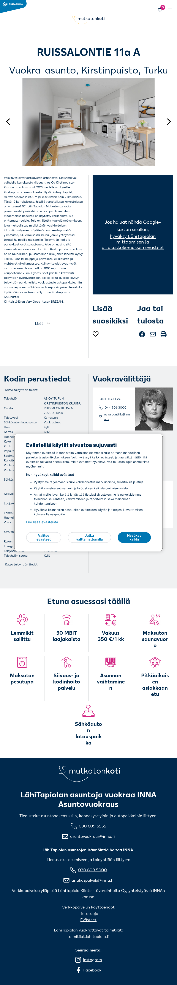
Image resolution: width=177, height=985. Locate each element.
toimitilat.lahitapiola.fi (88, 936)
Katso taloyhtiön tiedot (21, 390)
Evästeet (88, 919)
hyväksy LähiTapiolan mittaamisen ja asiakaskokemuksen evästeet (133, 241)
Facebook (92, 970)
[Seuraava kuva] (167, 122)
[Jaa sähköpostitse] (153, 336)
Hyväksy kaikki (134, 537)
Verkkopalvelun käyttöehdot (88, 907)
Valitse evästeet (43, 537)
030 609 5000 (92, 869)
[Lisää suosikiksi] (96, 334)
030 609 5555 (92, 826)
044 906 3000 (115, 407)
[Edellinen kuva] (10, 122)
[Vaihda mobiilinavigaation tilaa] (170, 10)
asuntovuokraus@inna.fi (92, 836)
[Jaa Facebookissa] (142, 336)
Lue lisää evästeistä (42, 522)
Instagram (92, 959)
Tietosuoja (88, 913)
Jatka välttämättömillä (89, 537)
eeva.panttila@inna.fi (117, 416)
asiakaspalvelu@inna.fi (92, 880)
